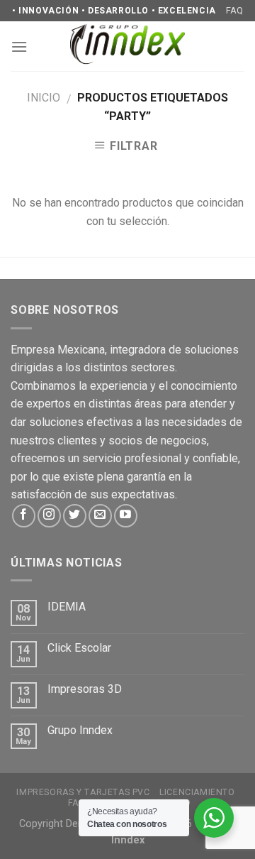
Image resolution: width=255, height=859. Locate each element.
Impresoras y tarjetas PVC (82, 792)
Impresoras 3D (84, 689)
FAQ (234, 10)
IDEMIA (66, 606)
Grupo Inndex (80, 730)
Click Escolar (79, 648)
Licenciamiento (197, 792)
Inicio (43, 97)
